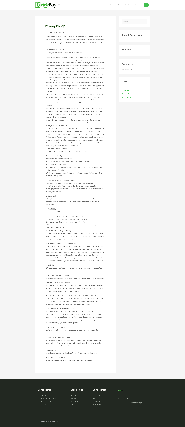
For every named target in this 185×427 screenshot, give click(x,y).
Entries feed (126, 90)
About (120, 5)
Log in (124, 87)
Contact (138, 5)
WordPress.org (127, 97)
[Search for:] (134, 22)
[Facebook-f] (135, 421)
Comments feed (127, 94)
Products (128, 5)
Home (112, 5)
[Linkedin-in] (142, 421)
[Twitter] (139, 421)
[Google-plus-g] (146, 421)
